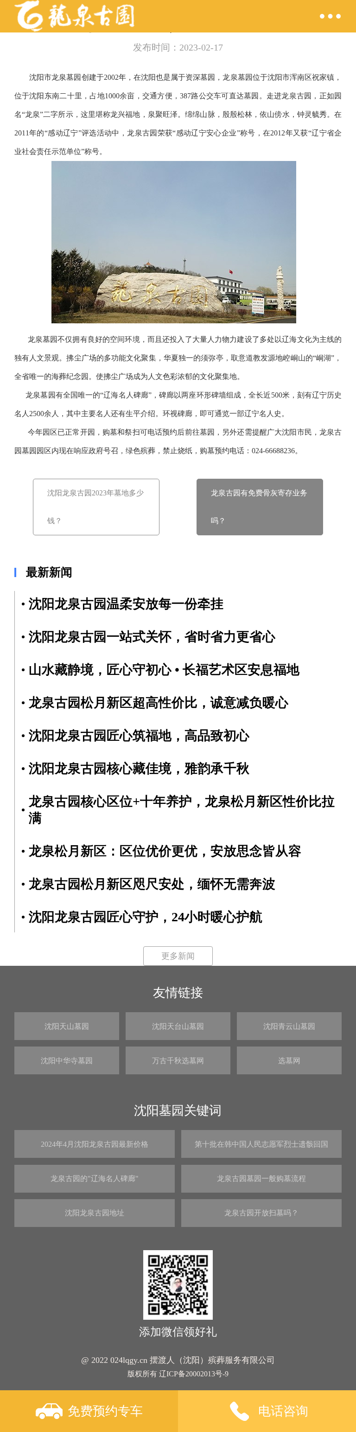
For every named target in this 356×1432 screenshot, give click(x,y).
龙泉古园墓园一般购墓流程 (261, 1178)
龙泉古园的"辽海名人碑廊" (95, 1178)
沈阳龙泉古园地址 (94, 1213)
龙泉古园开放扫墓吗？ (261, 1213)
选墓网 (289, 1061)
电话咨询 (283, 1411)
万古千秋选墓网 (178, 1061)
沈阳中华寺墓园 (67, 1061)
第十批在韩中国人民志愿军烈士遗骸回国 (261, 1144)
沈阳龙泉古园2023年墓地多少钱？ (95, 507)
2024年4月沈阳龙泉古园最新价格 (94, 1144)
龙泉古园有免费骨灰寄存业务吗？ (259, 507)
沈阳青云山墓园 (289, 1026)
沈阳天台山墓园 (178, 1026)
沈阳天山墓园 (66, 1026)
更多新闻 (178, 956)
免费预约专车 (105, 1411)
